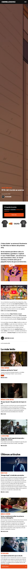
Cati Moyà (4, 414)
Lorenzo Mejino (5, 531)
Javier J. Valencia (5, 492)
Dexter (2, 375)
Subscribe (14, 215)
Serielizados (9, 197)
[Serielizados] (3, 196)
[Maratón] (14, 224)
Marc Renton (4, 377)
